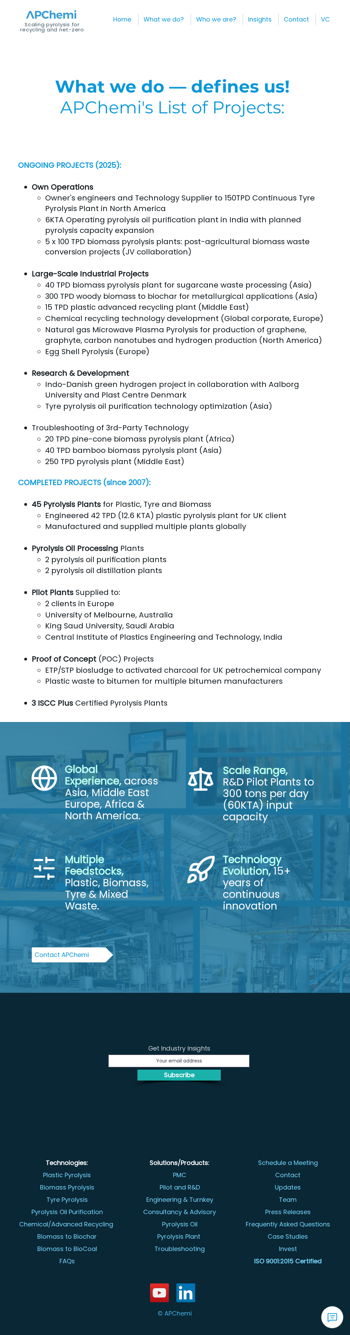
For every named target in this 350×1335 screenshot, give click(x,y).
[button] (164, 19)
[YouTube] (159, 1292)
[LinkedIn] (185, 1292)
